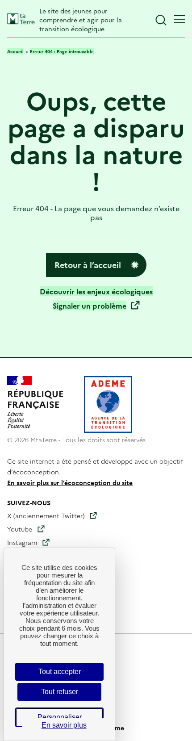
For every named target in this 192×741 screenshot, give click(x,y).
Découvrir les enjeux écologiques (96, 291)
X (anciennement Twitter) (45, 515)
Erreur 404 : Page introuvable (62, 51)
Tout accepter (59, 671)
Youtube (19, 528)
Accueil (15, 51)
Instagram (22, 542)
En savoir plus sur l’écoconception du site (70, 482)
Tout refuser (59, 691)
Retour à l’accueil (87, 264)
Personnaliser (60, 717)
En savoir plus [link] (64, 725)
